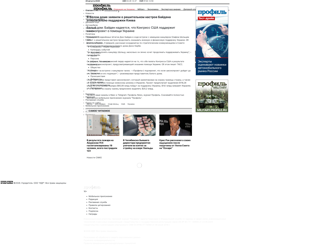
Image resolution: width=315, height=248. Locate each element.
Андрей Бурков (110, 10)
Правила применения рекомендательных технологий (110, 243)
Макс (112, 95)
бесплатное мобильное (98, 98)
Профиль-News (135, 95)
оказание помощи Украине (147, 64)
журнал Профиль (151, 95)
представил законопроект (117, 80)
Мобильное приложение (100, 196)
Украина (130, 104)
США (123, 104)
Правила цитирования (99, 205)
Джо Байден (100, 104)
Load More (139, 165)
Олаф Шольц (113, 104)
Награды (93, 214)
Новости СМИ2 (94, 157)
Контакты (93, 208)
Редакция (93, 199)
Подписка (93, 211)
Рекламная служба (98, 202)
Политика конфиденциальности (99, 240)
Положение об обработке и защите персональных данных (112, 237)
